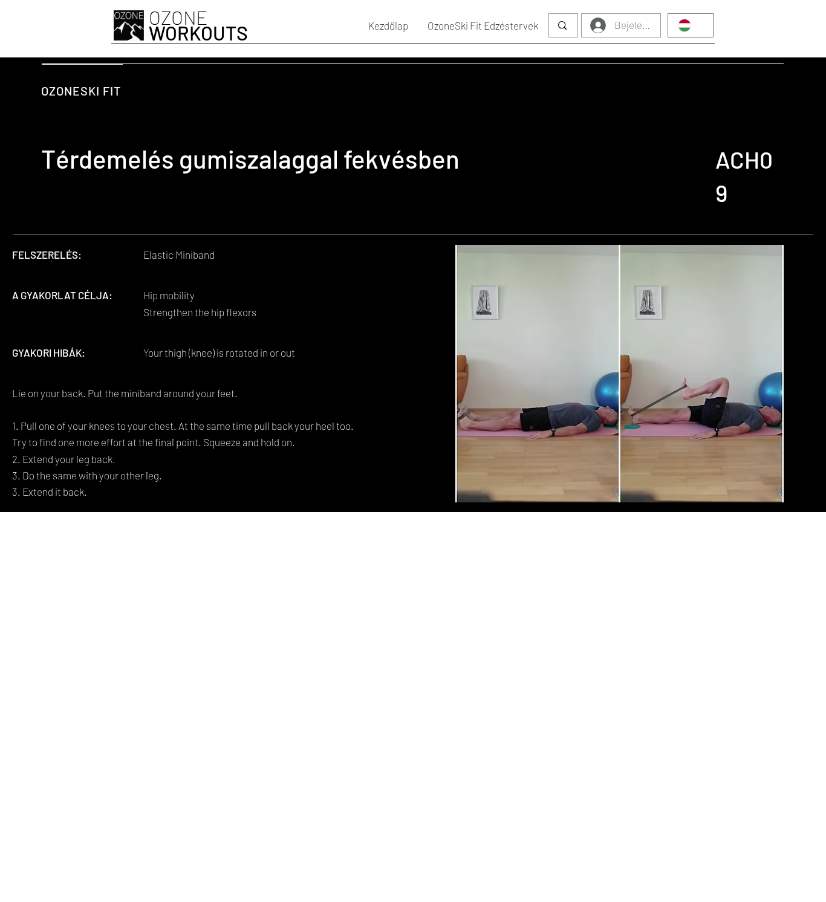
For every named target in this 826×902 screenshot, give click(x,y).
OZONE (198, 24)
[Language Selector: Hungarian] (691, 25)
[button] (483, 25)
